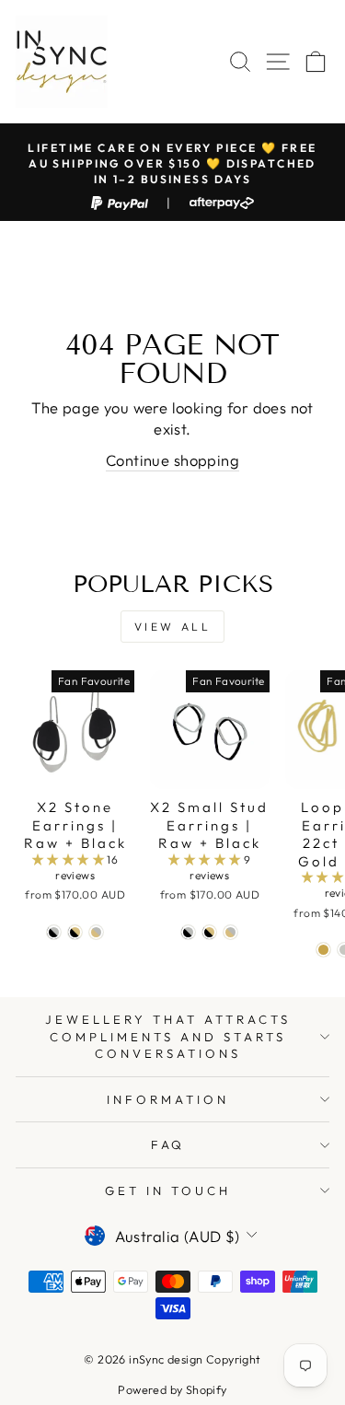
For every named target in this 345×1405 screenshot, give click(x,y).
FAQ (168, 1144)
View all (173, 626)
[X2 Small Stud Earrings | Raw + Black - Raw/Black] (188, 932)
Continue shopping (172, 460)
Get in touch (168, 1190)
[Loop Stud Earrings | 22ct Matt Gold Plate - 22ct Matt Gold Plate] (323, 950)
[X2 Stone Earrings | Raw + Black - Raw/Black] (54, 932)
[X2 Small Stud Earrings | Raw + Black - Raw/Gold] (230, 932)
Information (168, 1099)
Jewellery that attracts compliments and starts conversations (167, 1036)
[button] (70, 859)
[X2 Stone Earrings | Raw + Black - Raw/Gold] (96, 932)
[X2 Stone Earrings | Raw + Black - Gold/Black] (75, 932)
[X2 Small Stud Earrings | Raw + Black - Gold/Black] (209, 932)
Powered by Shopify (172, 1389)
